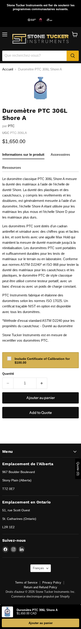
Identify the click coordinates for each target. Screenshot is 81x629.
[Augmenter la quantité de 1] (41, 383)
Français (38, 568)
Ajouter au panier (41, 623)
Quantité (8, 373)
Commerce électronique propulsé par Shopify (40, 596)
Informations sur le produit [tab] (23, 154)
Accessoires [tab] (60, 154)
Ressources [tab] (11, 167)
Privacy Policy (51, 582)
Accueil (7, 69)
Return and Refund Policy (40, 587)
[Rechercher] (73, 56)
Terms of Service (26, 582)
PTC (11, 126)
